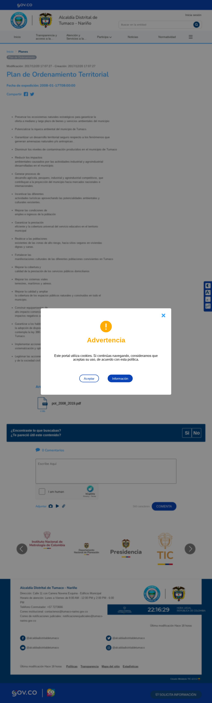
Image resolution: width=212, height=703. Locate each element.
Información (120, 378)
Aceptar (89, 378)
